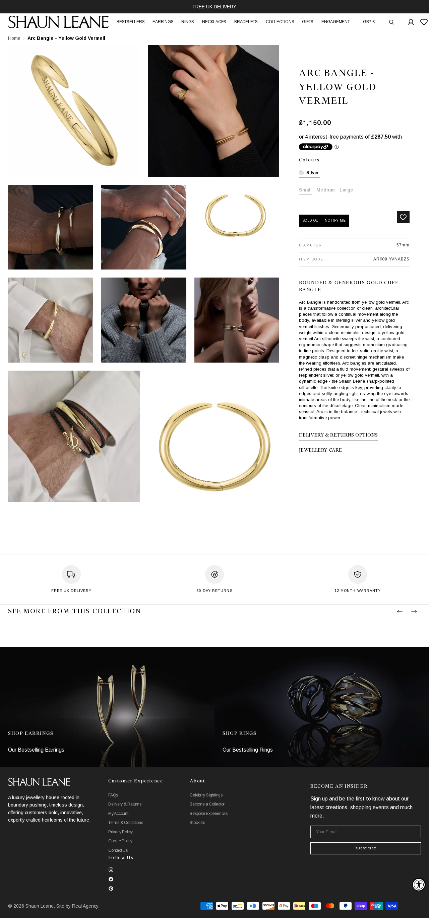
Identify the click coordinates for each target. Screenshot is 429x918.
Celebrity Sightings (206, 795)
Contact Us (118, 850)
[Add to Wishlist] (403, 217)
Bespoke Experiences (208, 813)
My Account (118, 813)
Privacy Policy (120, 832)
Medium (325, 190)
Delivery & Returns (124, 804)
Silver (312, 172)
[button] (369, 21)
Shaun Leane (39, 906)
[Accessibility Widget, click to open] (419, 884)
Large (346, 190)
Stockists (197, 822)
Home (14, 38)
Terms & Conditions (125, 822)
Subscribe (365, 848)
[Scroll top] (419, 908)
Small (305, 190)
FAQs (113, 795)
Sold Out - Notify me (324, 220)
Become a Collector (207, 804)
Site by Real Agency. (78, 906)
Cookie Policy (120, 841)
